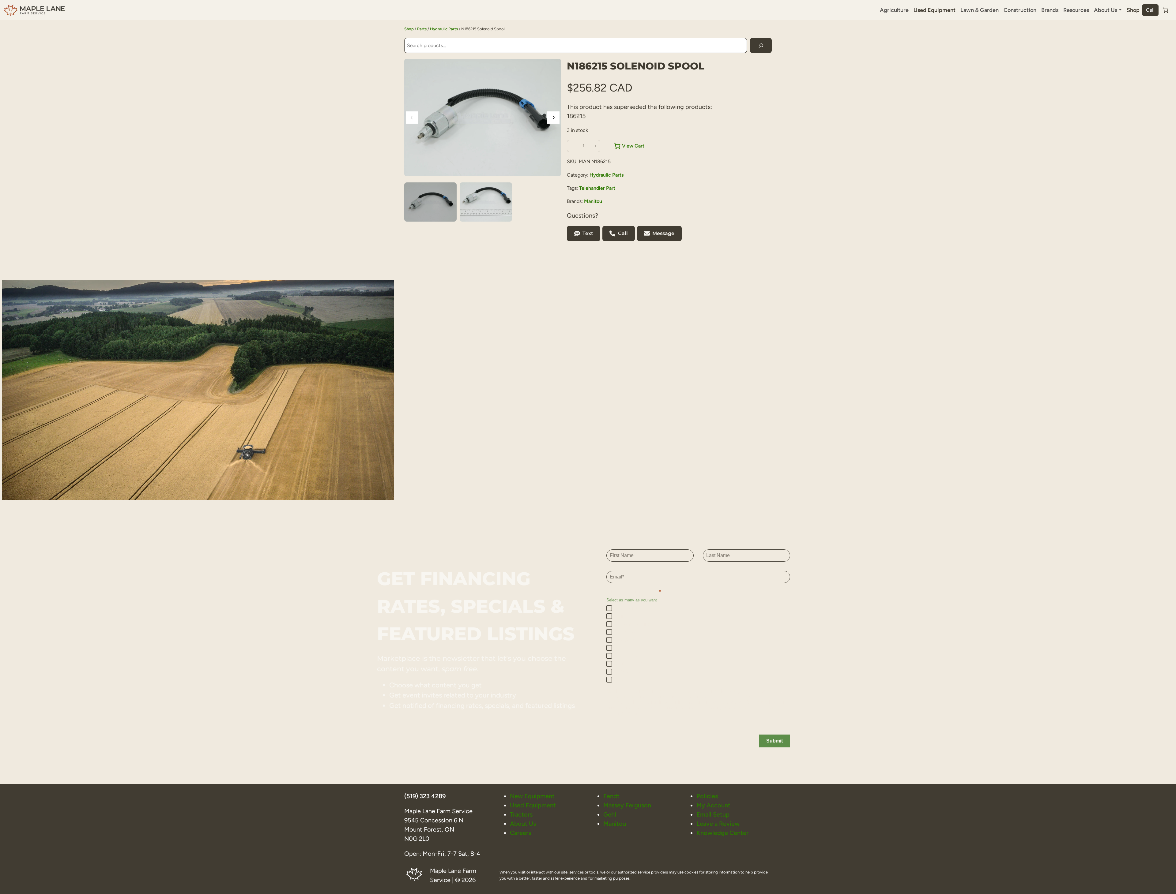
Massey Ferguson (627, 805)
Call (1150, 10)
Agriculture (894, 10)
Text (587, 233)
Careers (520, 832)
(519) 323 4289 (425, 796)
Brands (1049, 10)
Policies (707, 796)
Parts (422, 29)
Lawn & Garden (979, 10)
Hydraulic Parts (444, 29)
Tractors (521, 814)
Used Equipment (935, 10)
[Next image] (553, 117)
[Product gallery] (482, 117)
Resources (1076, 10)
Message (663, 233)
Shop (1133, 10)
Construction (1020, 10)
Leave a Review (718, 823)
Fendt (611, 796)
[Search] (761, 45)
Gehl (609, 814)
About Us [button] (1105, 10)
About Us (523, 823)
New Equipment (532, 796)
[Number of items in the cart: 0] (1165, 10)
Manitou (593, 201)
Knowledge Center (722, 832)
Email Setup (712, 814)
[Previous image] (412, 117)
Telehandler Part (597, 188)
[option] (486, 202)
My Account (713, 805)
